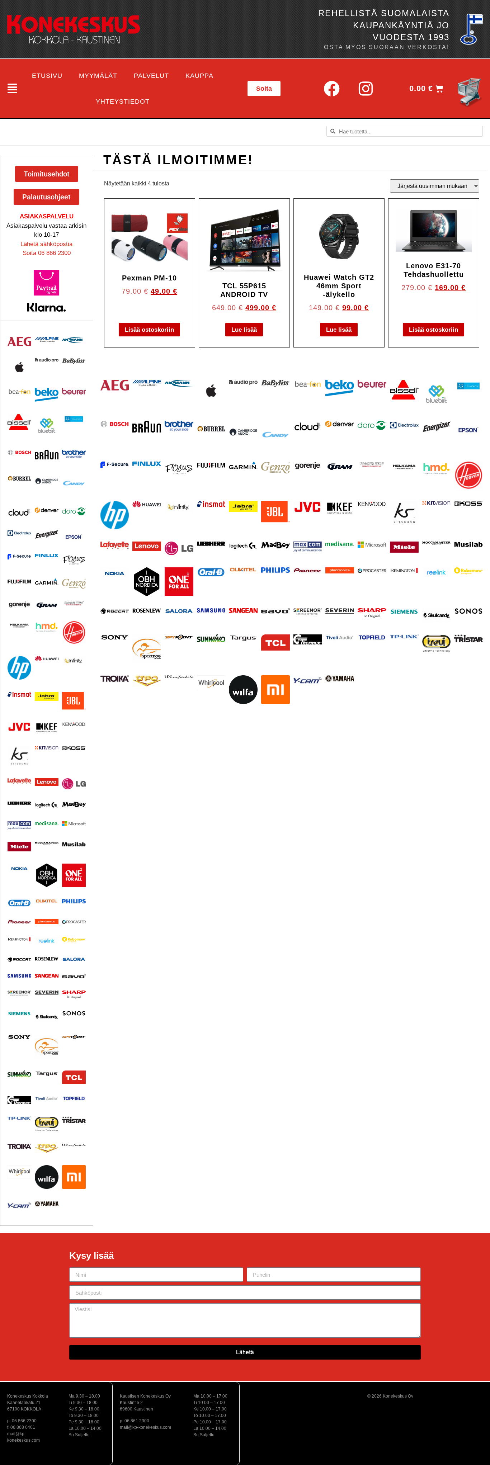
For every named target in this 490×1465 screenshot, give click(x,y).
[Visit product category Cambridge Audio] (46, 481)
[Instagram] (365, 88)
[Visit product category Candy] (74, 483)
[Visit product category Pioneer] (19, 921)
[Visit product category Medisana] (46, 823)
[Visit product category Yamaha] (46, 1203)
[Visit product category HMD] (46, 627)
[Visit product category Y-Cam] (19, 1205)
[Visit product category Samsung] (19, 976)
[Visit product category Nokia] (19, 869)
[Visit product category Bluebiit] (46, 426)
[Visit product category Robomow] (74, 939)
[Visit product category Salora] (74, 959)
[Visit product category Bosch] (19, 452)
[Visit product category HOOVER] (74, 632)
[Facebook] (331, 88)
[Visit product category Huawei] (46, 658)
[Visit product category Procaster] (74, 922)
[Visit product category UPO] (46, 1148)
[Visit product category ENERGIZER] (46, 534)
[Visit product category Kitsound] (19, 756)
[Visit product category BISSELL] (19, 422)
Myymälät (98, 75)
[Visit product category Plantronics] (46, 921)
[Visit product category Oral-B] (19, 903)
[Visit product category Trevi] (46, 1123)
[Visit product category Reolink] (46, 941)
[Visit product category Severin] (46, 993)
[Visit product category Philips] (74, 901)
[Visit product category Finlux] (46, 555)
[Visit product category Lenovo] (46, 782)
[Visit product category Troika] (19, 1146)
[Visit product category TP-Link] (19, 1118)
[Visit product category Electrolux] (19, 533)
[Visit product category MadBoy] (74, 805)
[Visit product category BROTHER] (74, 454)
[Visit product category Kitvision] (46, 747)
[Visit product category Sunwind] (19, 1074)
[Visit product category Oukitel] (46, 901)
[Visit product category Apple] (19, 367)
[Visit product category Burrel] (19, 478)
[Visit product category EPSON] (74, 535)
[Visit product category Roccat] (19, 959)
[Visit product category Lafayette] (19, 781)
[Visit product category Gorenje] (19, 604)
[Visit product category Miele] (19, 846)
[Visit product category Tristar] (74, 1119)
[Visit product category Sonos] (74, 1013)
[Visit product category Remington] (19, 939)
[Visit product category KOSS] (74, 748)
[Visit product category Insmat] (19, 694)
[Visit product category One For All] (74, 875)
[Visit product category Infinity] (74, 660)
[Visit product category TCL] (74, 1077)
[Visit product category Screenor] (19, 993)
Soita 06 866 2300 (47, 253)
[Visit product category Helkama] (19, 625)
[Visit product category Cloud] (19, 512)
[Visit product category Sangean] (46, 976)
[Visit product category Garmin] (46, 581)
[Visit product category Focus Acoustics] (74, 560)
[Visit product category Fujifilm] (19, 581)
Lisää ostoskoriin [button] (149, 329)
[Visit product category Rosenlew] (46, 959)
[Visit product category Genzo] (74, 583)
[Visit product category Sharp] (74, 995)
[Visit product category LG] (74, 783)
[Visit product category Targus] (46, 1074)
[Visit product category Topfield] (74, 1098)
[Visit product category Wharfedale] (74, 1145)
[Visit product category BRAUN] (46, 455)
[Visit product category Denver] (46, 510)
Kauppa (199, 75)
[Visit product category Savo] (74, 976)
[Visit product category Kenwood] (74, 724)
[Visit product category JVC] (19, 727)
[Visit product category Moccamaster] (46, 843)
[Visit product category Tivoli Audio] (46, 1098)
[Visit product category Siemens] (19, 1014)
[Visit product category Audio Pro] (46, 360)
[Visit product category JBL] (74, 701)
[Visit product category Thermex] (19, 1100)
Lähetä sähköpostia (46, 244)
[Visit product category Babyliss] (74, 361)
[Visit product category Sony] (19, 1037)
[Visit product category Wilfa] (46, 1177)
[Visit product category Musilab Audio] (74, 844)
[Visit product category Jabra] (46, 696)
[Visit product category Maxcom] (19, 825)
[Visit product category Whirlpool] (19, 1171)
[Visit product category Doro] (74, 511)
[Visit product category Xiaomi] (74, 1177)
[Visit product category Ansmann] (74, 340)
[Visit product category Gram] (46, 605)
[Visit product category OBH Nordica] (46, 875)
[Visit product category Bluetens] (74, 419)
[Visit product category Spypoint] (74, 1037)
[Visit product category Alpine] (46, 339)
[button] (11, 88)
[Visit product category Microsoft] (74, 823)
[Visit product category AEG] (19, 341)
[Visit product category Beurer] (74, 391)
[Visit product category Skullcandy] (46, 1016)
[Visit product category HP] (19, 668)
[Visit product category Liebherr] (19, 803)
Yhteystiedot (123, 101)
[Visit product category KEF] (46, 728)
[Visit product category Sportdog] (46, 1046)
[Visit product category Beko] (46, 395)
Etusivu (47, 75)
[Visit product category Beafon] (19, 391)
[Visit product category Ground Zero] (74, 603)
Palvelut (151, 75)
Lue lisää (244, 329)
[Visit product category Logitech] (46, 805)
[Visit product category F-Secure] (19, 556)
